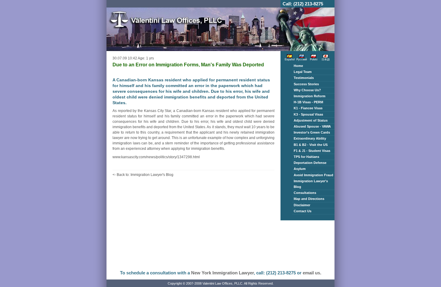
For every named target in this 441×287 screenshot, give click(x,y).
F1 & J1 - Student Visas (312, 151)
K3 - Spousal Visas (308, 114)
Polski (313, 59)
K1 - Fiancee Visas (308, 108)
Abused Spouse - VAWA (312, 126)
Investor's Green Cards (312, 132)
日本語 (326, 59)
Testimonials (304, 78)
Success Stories (306, 84)
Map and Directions (309, 199)
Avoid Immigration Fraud (313, 175)
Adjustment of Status (311, 120)
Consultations (305, 193)
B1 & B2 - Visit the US (311, 145)
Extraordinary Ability (310, 138)
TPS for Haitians (306, 157)
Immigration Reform (310, 96)
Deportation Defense (310, 163)
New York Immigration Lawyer (222, 272)
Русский (301, 59)
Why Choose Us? (307, 90)
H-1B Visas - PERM (308, 102)
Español (290, 59)
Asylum (300, 169)
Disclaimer (302, 205)
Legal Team (303, 72)
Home (298, 66)
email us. (312, 272)
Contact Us (302, 211)
